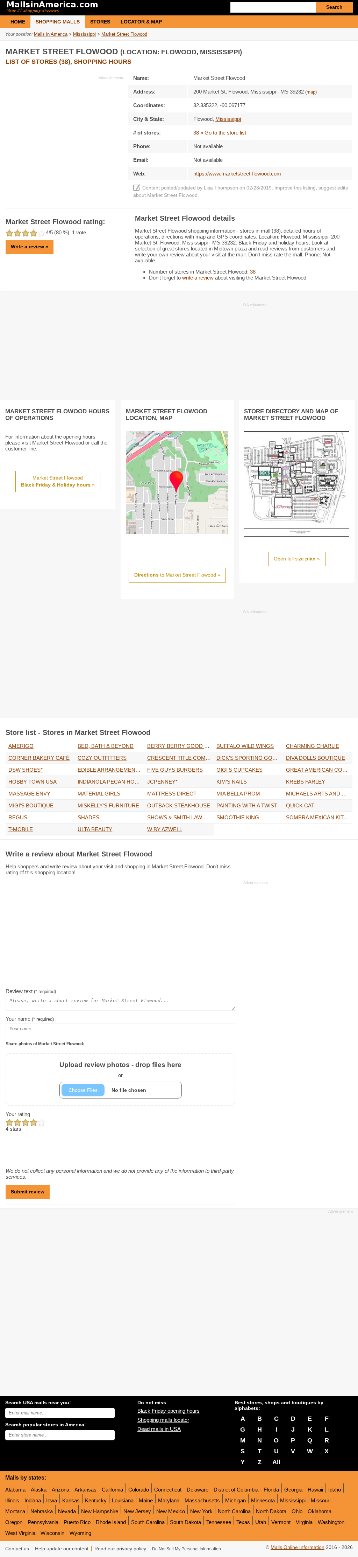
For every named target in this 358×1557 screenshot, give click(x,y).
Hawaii (315, 1490)
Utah (260, 1522)
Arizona (60, 1490)
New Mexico (170, 1511)
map (311, 92)
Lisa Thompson (221, 188)
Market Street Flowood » (58, 481)
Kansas (71, 1500)
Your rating (18, 1114)
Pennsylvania (43, 1522)
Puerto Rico (77, 1522)
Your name (30, 1019)
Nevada (67, 1511)
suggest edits (333, 188)
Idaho (334, 1490)
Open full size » (297, 559)
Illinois (12, 1500)
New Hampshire (99, 1511)
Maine (146, 1500)
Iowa (51, 1500)
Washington (331, 1522)
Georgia (293, 1490)
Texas (243, 1522)
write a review (198, 278)
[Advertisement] (64, 130)
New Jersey (137, 1511)
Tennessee (218, 1522)
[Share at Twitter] (331, 50)
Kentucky (96, 1500)
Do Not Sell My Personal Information (186, 1548)
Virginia (304, 1522)
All (276, 1462)
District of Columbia (236, 1490)
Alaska (38, 1490)
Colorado (138, 1490)
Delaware (197, 1490)
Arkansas (85, 1490)
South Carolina (148, 1522)
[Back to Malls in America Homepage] (92, 7)
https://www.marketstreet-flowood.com (237, 174)
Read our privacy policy (120, 1548)
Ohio (297, 1511)
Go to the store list (225, 133)
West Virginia (20, 1533)
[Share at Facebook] (317, 50)
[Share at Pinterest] (346, 50)
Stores (100, 22)
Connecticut (167, 1490)
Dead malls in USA (159, 1429)
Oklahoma (319, 1511)
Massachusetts (202, 1500)
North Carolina (234, 1511)
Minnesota (263, 1500)
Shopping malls (58, 22)
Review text (31, 991)
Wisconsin (52, 1533)
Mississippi (293, 1500)
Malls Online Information (297, 1547)
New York (201, 1511)
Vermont (281, 1522)
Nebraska (41, 1511)
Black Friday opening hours (168, 1411)
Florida (271, 1490)
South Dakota (185, 1522)
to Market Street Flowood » (177, 575)
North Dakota (271, 1511)
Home (17, 22)
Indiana (32, 1500)
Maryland (168, 1500)
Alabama (15, 1490)
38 (196, 133)
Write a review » (29, 246)
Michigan (235, 1500)
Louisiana (123, 1500)
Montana (15, 1511)
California (112, 1490)
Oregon (13, 1522)
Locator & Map (141, 22)
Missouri (320, 1500)
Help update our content (61, 1548)
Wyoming (80, 1533)
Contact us (17, 1548)
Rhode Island (111, 1522)
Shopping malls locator (163, 1420)
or (120, 1069)
